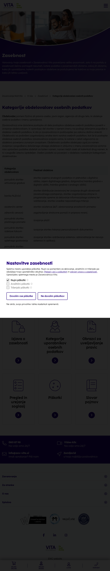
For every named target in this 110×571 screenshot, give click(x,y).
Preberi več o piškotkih (55, 272)
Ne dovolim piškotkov (52, 296)
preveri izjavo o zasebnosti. (83, 272)
